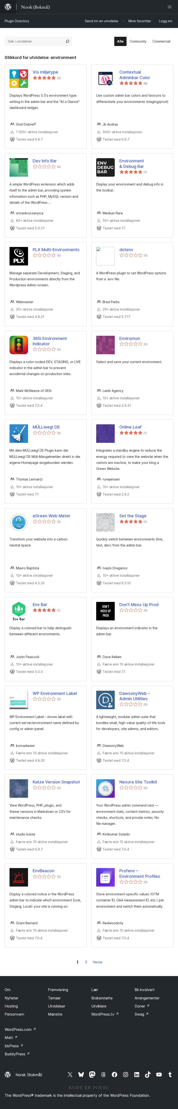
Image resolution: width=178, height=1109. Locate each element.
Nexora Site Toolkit (138, 781)
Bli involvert (145, 989)
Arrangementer (147, 998)
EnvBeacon (43, 870)
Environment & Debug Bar (131, 163)
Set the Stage (132, 515)
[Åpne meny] (170, 7)
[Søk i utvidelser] (67, 41)
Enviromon (129, 338)
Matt (11, 1037)
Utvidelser (56, 1006)
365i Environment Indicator (50, 341)
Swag (142, 1014)
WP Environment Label (55, 693)
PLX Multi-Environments (56, 249)
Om (7, 989)
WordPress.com (20, 1029)
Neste (97, 962)
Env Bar (40, 604)
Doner (142, 1006)
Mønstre (55, 1014)
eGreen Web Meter (51, 515)
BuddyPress (17, 1054)
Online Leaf (130, 427)
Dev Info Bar (45, 160)
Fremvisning (58, 989)
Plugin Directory (17, 21)
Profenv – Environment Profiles (139, 873)
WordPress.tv (105, 1014)
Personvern (14, 1014)
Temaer (54, 998)
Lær (94, 989)
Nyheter (11, 998)
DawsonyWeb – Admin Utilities (134, 696)
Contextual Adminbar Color (134, 75)
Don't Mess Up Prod (139, 604)
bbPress (14, 1046)
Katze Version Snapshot (56, 781)
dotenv (126, 249)
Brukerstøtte (102, 998)
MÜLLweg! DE (46, 427)
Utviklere (98, 1006)
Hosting (11, 1006)
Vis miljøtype (45, 72)
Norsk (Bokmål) (29, 1074)
